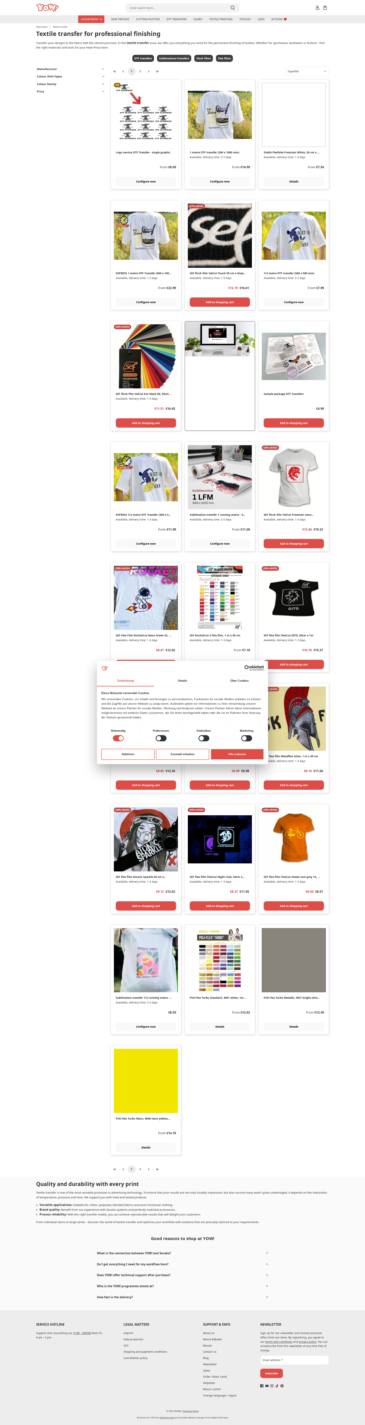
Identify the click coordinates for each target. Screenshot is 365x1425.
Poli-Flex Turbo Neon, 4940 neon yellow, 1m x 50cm (142, 1119)
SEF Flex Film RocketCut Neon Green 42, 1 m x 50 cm (143, 635)
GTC (126, 1345)
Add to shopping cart (220, 302)
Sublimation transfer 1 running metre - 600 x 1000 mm (218, 515)
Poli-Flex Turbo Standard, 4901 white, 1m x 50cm (218, 998)
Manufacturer (47, 69)
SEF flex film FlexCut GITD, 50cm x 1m (288, 635)
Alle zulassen (237, 754)
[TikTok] (277, 1386)
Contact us (210, 1351)
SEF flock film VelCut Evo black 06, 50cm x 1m (143, 394)
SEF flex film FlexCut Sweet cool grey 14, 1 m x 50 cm (291, 877)
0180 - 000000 (82, 1333)
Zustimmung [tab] (125, 680)
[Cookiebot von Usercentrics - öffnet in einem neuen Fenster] (247, 668)
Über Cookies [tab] (239, 680)
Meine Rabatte (212, 1339)
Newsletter (210, 1364)
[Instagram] (272, 1386)
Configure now (146, 181)
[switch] (161, 738)
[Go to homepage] (48, 7)
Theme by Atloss (190, 1411)
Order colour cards (215, 1376)
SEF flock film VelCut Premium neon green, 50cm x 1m (287, 515)
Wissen (207, 1345)
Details (293, 181)
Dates (206, 1370)
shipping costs (167, 1417)
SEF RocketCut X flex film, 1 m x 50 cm (215, 635)
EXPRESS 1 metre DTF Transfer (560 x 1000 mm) (143, 273)
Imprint (128, 1333)
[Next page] (149, 71)
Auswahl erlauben (182, 754)
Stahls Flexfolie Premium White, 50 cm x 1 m (291, 152)
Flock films (203, 58)
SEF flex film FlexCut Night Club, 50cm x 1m (216, 877)
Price (40, 91)
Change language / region (220, 1395)
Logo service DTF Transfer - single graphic (143, 152)
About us (208, 1333)
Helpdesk (209, 1383)
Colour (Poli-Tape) (49, 76)
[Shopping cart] (325, 7)
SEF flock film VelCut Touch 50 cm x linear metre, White (217, 273)
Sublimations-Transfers (174, 58)
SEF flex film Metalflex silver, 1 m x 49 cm (291, 756)
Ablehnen (127, 754)
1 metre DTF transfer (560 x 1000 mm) (214, 152)
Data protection (133, 1339)
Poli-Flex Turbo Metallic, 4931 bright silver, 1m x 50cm (291, 998)
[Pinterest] (282, 1386)
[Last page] (157, 71)
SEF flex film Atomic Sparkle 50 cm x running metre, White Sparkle (140, 877)
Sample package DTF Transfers (284, 394)
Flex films (224, 58)
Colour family (46, 84)
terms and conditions (279, 1342)
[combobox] (175, 7)
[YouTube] (267, 1386)
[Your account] (317, 7)
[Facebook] (261, 1386)
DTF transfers (143, 58)
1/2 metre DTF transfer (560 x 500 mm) (289, 273)
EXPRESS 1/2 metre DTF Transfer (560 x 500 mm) (144, 515)
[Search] (233, 7)
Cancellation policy (136, 1358)
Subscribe (271, 1373)
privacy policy (307, 1342)
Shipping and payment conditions (145, 1351)
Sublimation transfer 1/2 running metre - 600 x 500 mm (143, 998)
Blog (206, 1358)
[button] (182, 1253)
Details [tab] (182, 680)
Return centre (212, 1389)
